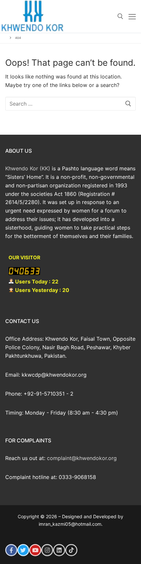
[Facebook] (11, 550)
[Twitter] (23, 550)
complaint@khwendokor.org (82, 458)
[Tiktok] (71, 550)
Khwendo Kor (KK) (27, 168)
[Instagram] (47, 550)
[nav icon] (132, 16)
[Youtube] (35, 550)
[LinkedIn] (59, 550)
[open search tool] (120, 16)
